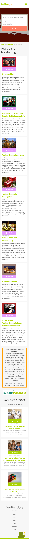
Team (14, 514)
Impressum (14, 510)
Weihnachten (10, 44)
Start (2, 44)
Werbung (14, 526)
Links (14, 523)
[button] (14, 28)
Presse (14, 517)
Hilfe (14, 520)
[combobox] (14, 21)
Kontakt (14, 530)
